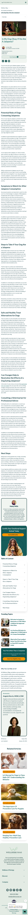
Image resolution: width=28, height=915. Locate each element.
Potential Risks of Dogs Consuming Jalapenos (10, 565)
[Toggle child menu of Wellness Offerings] (24, 870)
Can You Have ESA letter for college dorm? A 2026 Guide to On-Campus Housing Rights (18, 632)
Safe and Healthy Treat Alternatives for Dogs (10, 587)
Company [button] (5, 882)
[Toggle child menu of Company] (24, 882)
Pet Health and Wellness (9, 771)
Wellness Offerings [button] (8, 870)
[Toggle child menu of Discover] (24, 876)
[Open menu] (25, 2)
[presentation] (5, 622)
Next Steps (6, 607)
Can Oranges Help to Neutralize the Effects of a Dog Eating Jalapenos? (11, 594)
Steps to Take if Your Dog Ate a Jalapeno (10, 580)
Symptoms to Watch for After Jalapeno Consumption (10, 573)
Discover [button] (5, 876)
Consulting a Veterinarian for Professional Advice (10, 602)
